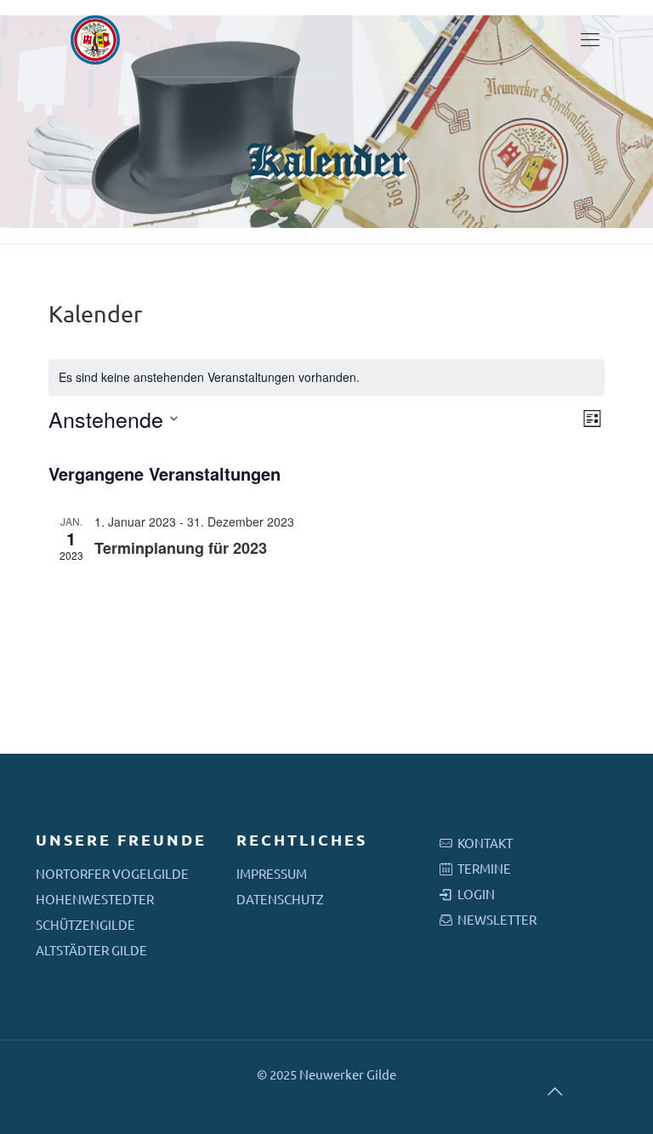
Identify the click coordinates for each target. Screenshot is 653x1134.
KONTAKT (485, 843)
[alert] (326, 377)
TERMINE (484, 868)
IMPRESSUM (271, 873)
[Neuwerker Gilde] (95, 38)
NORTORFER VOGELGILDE (112, 873)
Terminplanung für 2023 (180, 548)
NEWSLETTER (497, 919)
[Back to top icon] (554, 1090)
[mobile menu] (590, 38)
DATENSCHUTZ (280, 899)
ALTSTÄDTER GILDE (91, 950)
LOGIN (476, 894)
